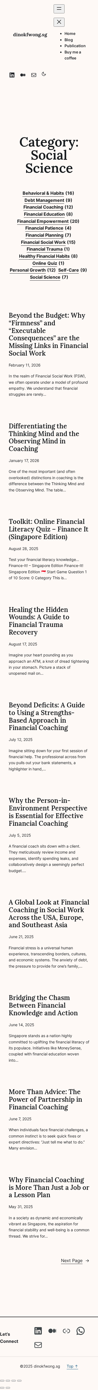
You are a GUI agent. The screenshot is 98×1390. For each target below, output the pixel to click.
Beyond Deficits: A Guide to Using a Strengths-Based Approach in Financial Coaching (47, 716)
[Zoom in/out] (2, 1381)
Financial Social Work (48, 242)
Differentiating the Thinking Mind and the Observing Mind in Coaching (44, 437)
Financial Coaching (48, 207)
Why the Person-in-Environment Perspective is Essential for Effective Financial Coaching (48, 812)
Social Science (49, 277)
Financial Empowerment (48, 221)
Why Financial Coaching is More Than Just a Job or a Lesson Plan (49, 1187)
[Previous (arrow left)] (2, 1388)
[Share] (13, 1381)
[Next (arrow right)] (8, 1388)
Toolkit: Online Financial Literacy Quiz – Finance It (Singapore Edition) (48, 529)
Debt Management (48, 200)
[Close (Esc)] (19, 1381)
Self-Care (72, 270)
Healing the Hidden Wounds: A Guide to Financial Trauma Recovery (39, 621)
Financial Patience (48, 228)
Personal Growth (33, 270)
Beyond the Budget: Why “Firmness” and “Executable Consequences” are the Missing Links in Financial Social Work (48, 334)
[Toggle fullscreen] (8, 1381)
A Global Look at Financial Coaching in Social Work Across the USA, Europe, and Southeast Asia (49, 914)
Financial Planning (48, 235)
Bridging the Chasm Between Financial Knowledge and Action (43, 1005)
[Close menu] (59, 22)
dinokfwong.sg (30, 34)
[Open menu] (59, 8)
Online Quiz (48, 263)
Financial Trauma (48, 249)
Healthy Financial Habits (48, 256)
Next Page (75, 1260)
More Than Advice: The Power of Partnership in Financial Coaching (45, 1099)
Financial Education (48, 214)
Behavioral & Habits (48, 193)
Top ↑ (72, 1366)
